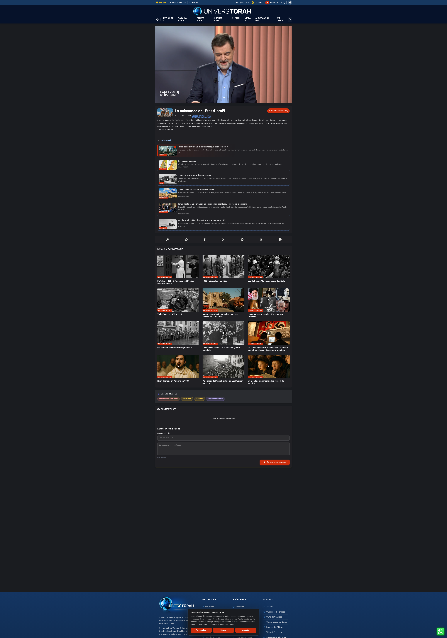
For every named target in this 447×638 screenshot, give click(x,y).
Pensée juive (200, 19)
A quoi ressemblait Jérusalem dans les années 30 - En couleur (220, 315)
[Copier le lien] (167, 239)
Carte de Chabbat (274, 617)
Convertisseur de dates (276, 622)
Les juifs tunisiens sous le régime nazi (174, 347)
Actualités (168, 19)
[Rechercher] (290, 19)
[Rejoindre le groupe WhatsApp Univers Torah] (440, 631)
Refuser (223, 630)
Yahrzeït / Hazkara (274, 632)
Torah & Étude (182, 19)
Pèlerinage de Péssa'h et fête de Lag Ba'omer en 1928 (223, 382)
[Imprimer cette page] (280, 239)
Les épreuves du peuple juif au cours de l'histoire (265, 315)
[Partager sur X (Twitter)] (223, 239)
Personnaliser (201, 630)
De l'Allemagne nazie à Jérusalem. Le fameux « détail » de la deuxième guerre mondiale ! (268, 348)
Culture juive (217, 19)
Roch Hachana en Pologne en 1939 (173, 381)
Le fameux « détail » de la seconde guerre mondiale (221, 348)
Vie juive (280, 19)
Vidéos (248, 19)
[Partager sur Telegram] (242, 239)
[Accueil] (157, 19)
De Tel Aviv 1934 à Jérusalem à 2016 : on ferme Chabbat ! (176, 282)
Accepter (245, 630)
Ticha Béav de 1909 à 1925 (169, 314)
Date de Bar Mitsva (274, 627)
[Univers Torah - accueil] (177, 604)
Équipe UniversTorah (201, 116)
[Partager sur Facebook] (205, 239)
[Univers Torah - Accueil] (223, 11)
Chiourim (236, 19)
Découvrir (240, 607)
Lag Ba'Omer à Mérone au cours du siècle (266, 281)
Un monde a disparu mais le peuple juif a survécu (266, 382)
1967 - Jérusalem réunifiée (215, 281)
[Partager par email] (261, 239)
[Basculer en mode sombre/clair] (290, 2)
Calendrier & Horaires (275, 612)
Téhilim (269, 607)
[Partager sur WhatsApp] (186, 239)
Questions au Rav (262, 19)
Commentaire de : (164, 433)
